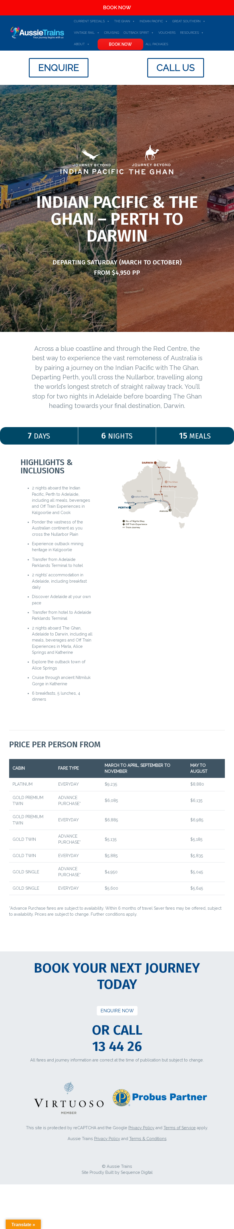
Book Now (120, 44)
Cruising (111, 33)
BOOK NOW (117, 7)
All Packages (157, 44)
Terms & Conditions (148, 1138)
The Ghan (122, 21)
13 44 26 (117, 1046)
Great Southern (186, 21)
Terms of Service (180, 1128)
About (79, 44)
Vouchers (166, 33)
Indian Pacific (151, 21)
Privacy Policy (141, 1128)
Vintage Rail (84, 33)
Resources (189, 33)
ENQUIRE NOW (117, 1010)
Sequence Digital (137, 1172)
